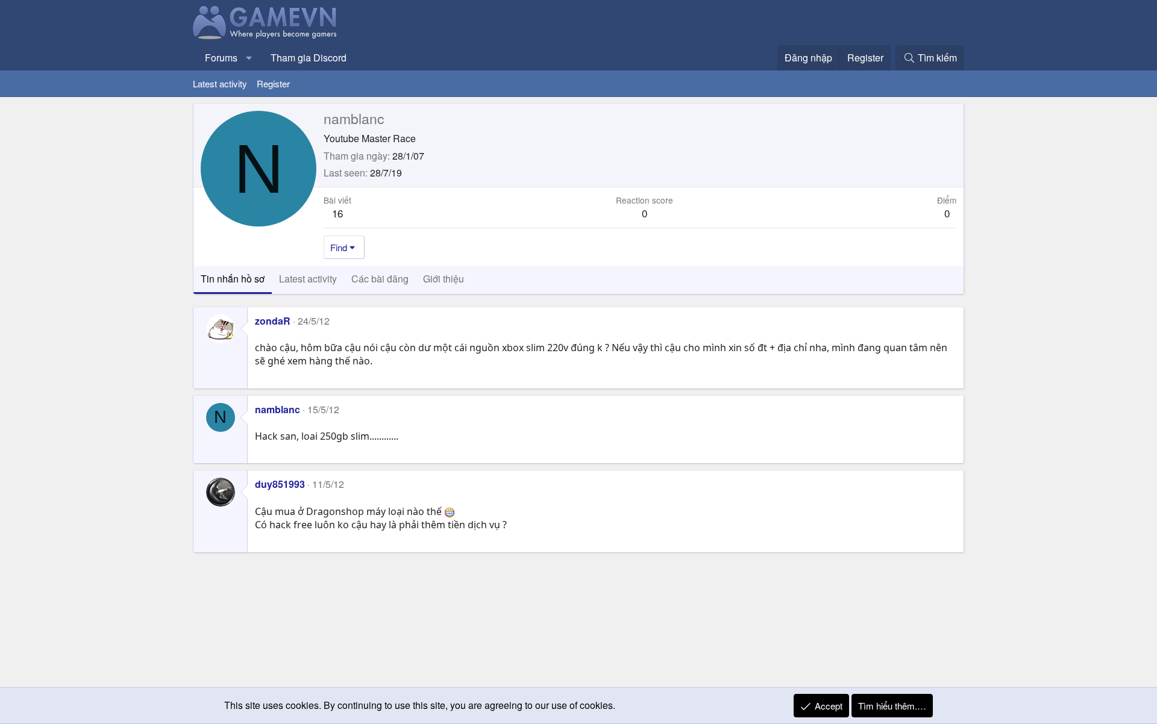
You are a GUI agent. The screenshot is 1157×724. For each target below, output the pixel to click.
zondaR (272, 321)
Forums (221, 57)
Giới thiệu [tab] (443, 279)
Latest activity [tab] (308, 279)
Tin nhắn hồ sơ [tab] (233, 279)
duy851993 (280, 484)
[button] (249, 57)
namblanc (277, 409)
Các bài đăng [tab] (380, 279)
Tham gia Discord (308, 57)
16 (337, 212)
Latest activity (220, 83)
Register (273, 83)
